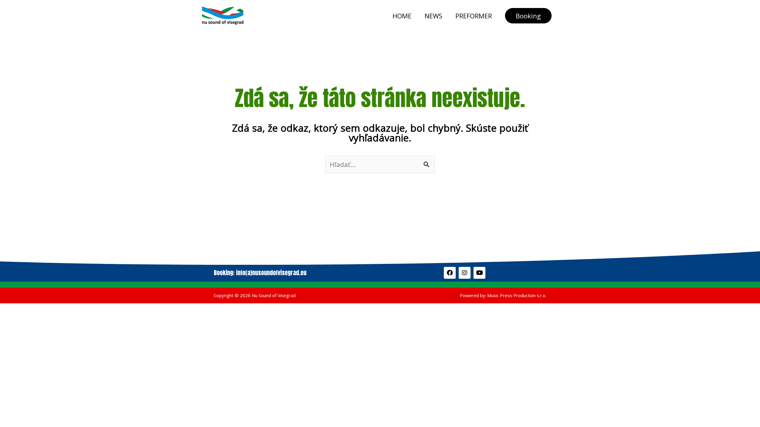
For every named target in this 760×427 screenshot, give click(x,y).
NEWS (433, 15)
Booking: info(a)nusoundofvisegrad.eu (260, 272)
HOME (401, 15)
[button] (528, 15)
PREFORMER (473, 15)
